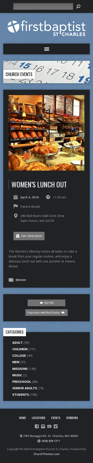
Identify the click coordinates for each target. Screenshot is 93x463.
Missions (20, 369)
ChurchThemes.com (46, 454)
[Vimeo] (56, 426)
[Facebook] (37, 426)
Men (15, 362)
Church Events (19, 74)
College (19, 355)
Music (17, 375)
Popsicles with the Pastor (44, 312)
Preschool (21, 382)
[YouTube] (49, 426)
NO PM (48, 303)
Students (20, 394)
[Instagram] (43, 426)
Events (55, 417)
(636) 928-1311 (51, 441)
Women (21, 280)
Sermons (72, 417)
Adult (17, 343)
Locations (38, 417)
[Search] (78, 6)
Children (19, 349)
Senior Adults (24, 388)
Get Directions (31, 236)
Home (22, 417)
